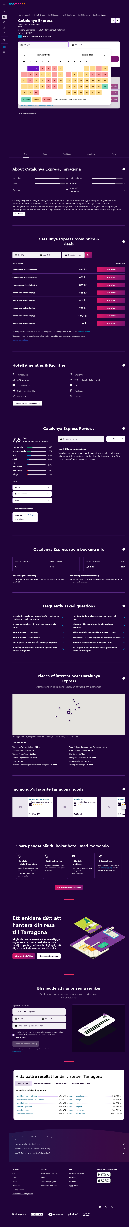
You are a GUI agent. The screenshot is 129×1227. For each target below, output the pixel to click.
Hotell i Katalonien (68, 15)
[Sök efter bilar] (4, 22)
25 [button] (48, 87)
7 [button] (24, 74)
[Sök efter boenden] (4, 16)
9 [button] (36, 74)
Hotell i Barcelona (76, 1096)
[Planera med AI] (4, 32)
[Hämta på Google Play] (104, 1174)
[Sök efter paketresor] (4, 27)
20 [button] (60, 80)
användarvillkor (55, 1049)
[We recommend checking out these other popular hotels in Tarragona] (123, 789)
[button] (4, 4)
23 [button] (36, 87)
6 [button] (60, 68)
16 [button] (36, 80)
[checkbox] (25, 517)
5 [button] (54, 68)
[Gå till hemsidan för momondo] (17, 4)
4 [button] (48, 68)
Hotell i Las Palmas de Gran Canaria (30, 1100)
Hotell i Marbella (22, 1110)
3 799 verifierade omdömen (39, 36)
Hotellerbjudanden (24, 15)
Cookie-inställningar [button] (20, 340)
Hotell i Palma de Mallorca (26, 1096)
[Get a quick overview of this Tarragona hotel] (123, 169)
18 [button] (48, 80)
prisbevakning (106, 868)
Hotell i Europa (39, 15)
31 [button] (99, 93)
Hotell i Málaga (75, 1100)
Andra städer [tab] (23, 1083)
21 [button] (24, 87)
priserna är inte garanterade (65, 1137)
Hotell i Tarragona (84, 15)
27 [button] (60, 87)
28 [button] (24, 93)
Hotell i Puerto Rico (77, 1114)
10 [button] (42, 74)
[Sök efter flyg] (4, 11)
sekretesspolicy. (17, 1051)
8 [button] (30, 74)
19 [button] (54, 80)
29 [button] (30, 93)
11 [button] (48, 74)
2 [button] (36, 68)
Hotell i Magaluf (75, 1107)
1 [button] (86, 68)
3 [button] (42, 68)
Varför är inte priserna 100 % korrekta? (32, 1153)
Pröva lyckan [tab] (61, 1083)
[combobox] (41, 1011)
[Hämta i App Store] (104, 1180)
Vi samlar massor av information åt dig (32, 1149)
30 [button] (36, 93)
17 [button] (42, 80)
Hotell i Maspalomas (24, 1107)
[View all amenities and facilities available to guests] (123, 365)
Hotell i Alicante (22, 1103)
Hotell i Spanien (53, 15)
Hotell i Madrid (75, 1103)
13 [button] (60, 74)
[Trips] (4, 40)
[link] (69, 887)
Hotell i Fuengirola (76, 1110)
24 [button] (42, 87)
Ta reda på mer (84, 331)
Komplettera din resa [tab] (81, 1083)
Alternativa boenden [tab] (42, 1083)
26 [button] (54, 87)
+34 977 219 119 (25, 33)
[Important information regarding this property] (123, 549)
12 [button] (54, 74)
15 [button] (30, 80)
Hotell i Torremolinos (24, 1114)
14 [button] (24, 80)
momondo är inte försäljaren (28, 1144)
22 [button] (30, 87)
